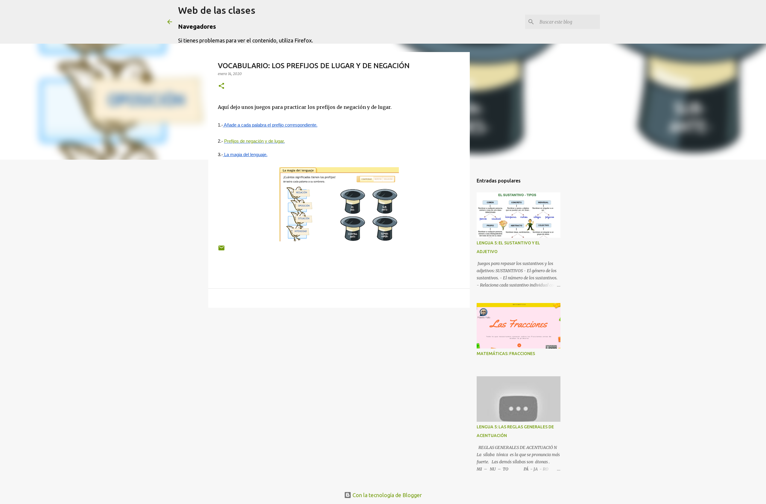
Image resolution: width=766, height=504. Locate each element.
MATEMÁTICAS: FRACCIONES (506, 353)
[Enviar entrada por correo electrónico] (221, 250)
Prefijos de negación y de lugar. (254, 141)
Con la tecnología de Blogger (386, 495)
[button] (221, 86)
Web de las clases (216, 10)
